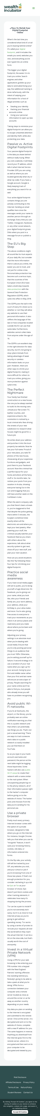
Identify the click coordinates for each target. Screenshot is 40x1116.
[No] (37, 1107)
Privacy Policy (28, 1082)
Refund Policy (26, 1087)
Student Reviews (14, 1092)
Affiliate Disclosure (13, 1082)
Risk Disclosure (20, 1077)
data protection (14, 289)
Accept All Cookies (20, 1112)
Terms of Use (13, 1087)
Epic (11, 886)
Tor (17, 886)
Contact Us (28, 1092)
